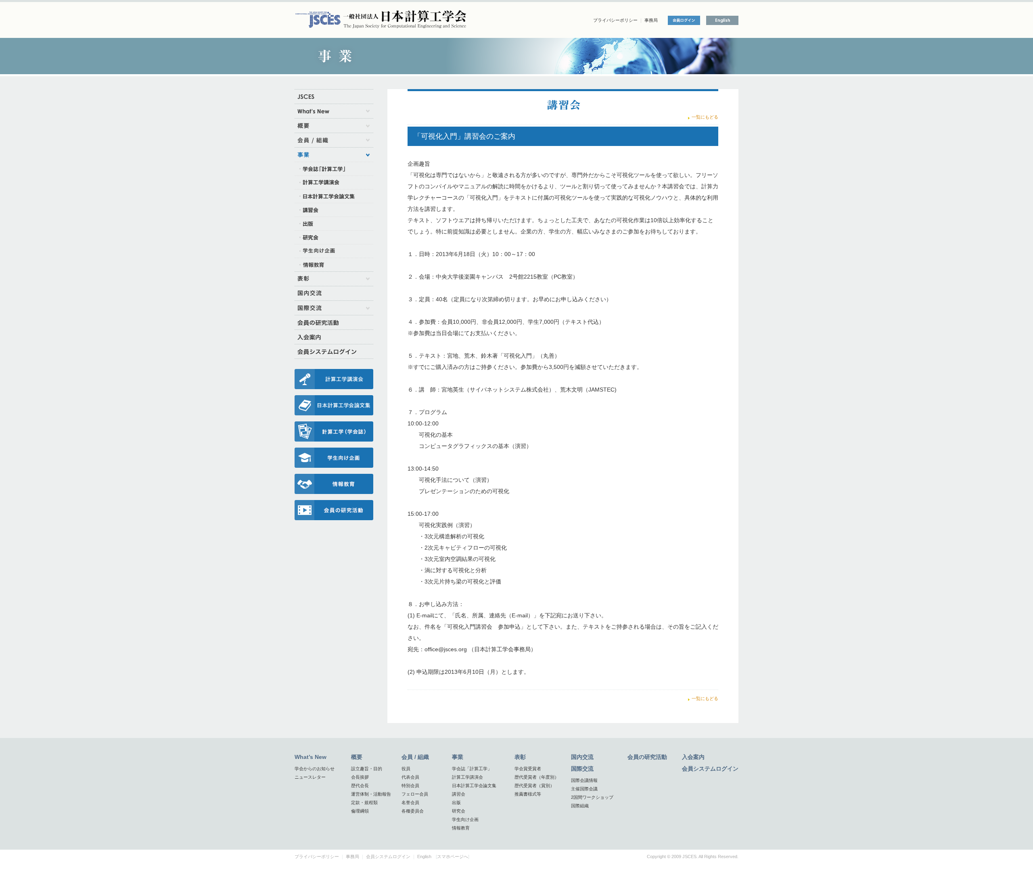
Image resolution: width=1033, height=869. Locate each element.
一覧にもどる (705, 117)
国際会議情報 (584, 780)
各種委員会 (412, 811)
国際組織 (580, 805)
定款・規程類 (364, 802)
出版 (456, 802)
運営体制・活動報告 (371, 794)
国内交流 (582, 757)
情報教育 (461, 827)
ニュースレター (310, 777)
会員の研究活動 (647, 757)
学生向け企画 (465, 819)
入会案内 (693, 757)
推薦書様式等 (527, 794)
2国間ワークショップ (592, 797)
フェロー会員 (414, 794)
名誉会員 (410, 802)
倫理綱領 (360, 811)
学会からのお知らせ (315, 768)
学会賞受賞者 (527, 768)
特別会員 (410, 785)
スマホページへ (452, 856)
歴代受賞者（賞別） (534, 785)
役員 (405, 768)
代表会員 (410, 777)
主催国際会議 (584, 788)
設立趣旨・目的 (366, 768)
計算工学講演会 (467, 777)
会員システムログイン (710, 768)
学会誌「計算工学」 (472, 768)
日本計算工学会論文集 (474, 785)
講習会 (458, 794)
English (424, 856)
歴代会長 (360, 785)
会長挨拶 (360, 777)
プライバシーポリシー (615, 20)
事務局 (651, 20)
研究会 (458, 811)
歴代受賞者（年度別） (536, 777)
